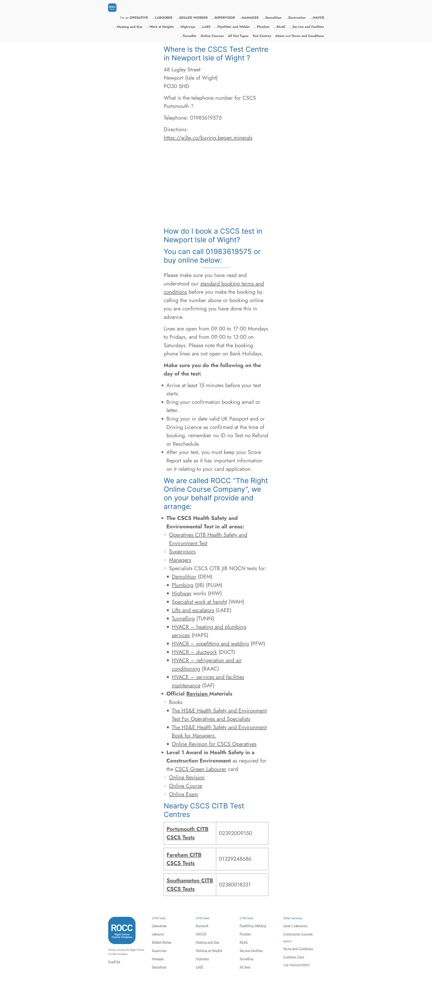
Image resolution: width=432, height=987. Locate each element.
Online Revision (187, 777)
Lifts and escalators (193, 610)
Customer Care (293, 956)
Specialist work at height (199, 602)
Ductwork (202, 925)
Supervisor (159, 950)
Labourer (158, 934)
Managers (180, 560)
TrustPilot (114, 961)
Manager (158, 958)
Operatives (159, 925)
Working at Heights (209, 950)
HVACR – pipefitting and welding (210, 643)
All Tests (245, 967)
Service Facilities (251, 950)
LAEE (199, 967)
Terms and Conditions (298, 948)
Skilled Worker (162, 942)
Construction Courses (298, 934)
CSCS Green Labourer (200, 769)
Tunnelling (183, 618)
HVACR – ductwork (194, 652)
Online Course (185, 786)
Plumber (245, 934)
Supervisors (182, 551)
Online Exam (183, 794)
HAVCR (201, 934)
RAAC (244, 942)
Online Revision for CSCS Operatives (214, 744)
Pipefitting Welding (253, 925)
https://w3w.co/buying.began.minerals (208, 138)
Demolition (184, 576)
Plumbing (182, 585)
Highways (202, 958)
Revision (197, 694)
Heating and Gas (207, 942)
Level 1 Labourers (295, 925)
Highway (182, 593)
